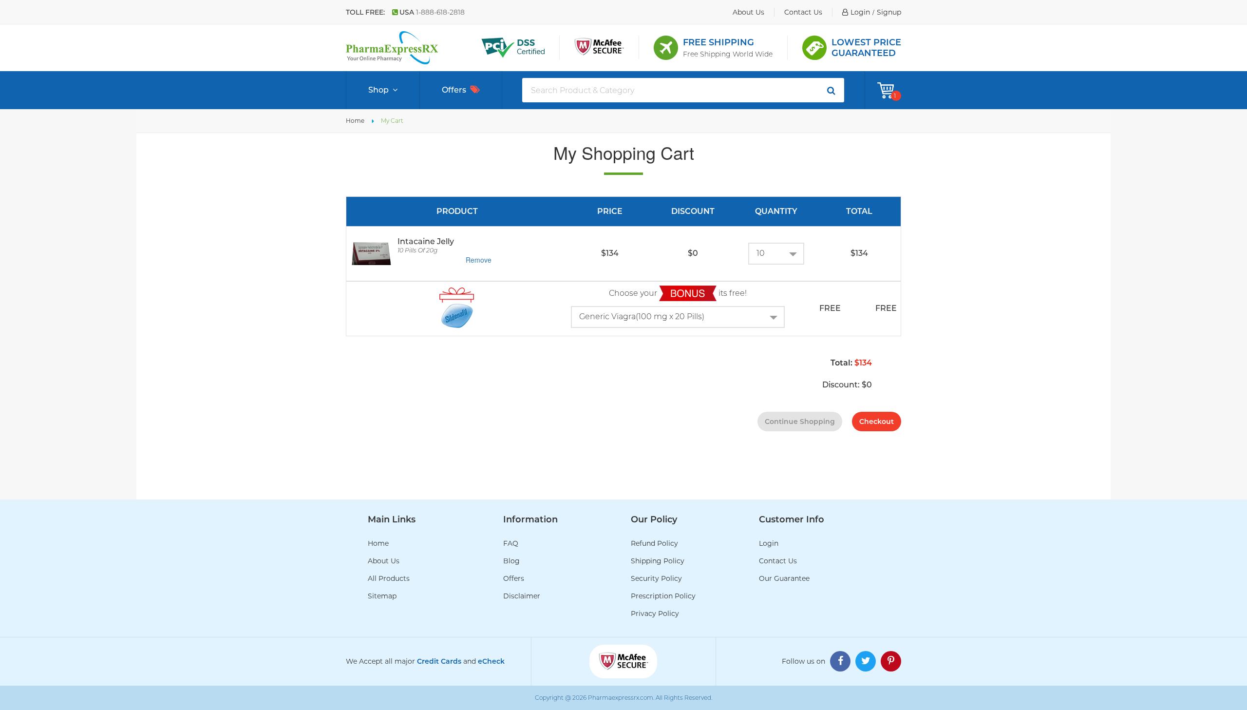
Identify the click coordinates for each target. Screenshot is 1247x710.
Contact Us (778, 560)
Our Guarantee (784, 578)
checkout (876, 421)
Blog (511, 560)
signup (889, 12)
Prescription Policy (663, 596)
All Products (389, 578)
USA (432, 12)
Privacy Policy (655, 613)
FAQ (510, 543)
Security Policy (656, 578)
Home (355, 120)
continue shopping (800, 421)
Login (768, 543)
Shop (378, 90)
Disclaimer (521, 596)
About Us (383, 560)
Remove (478, 260)
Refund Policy (654, 543)
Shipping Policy (657, 560)
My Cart (392, 120)
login (860, 12)
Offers (454, 90)
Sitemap (382, 596)
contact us (803, 12)
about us (748, 12)
